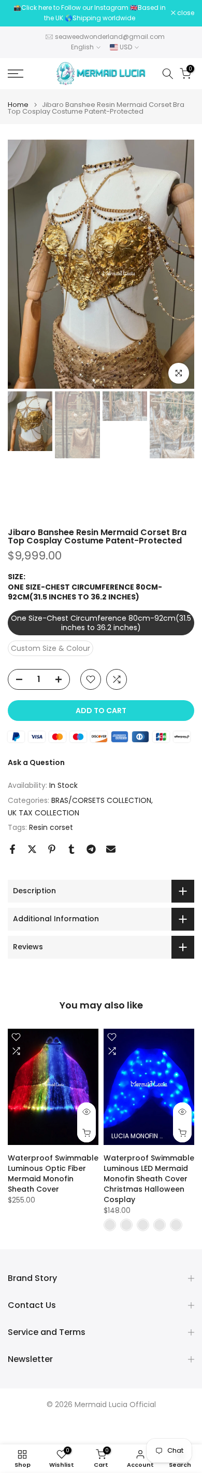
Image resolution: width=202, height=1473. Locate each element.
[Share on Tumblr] (71, 849)
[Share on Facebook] (12, 849)
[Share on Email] (111, 849)
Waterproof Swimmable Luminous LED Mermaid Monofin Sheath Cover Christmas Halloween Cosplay (149, 1179)
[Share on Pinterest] (51, 849)
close (185, 13)
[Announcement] (89, 13)
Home (18, 104)
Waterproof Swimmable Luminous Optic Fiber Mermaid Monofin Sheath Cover (53, 1173)
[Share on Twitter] (32, 849)
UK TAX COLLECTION (43, 813)
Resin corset (51, 827)
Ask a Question (36, 762)
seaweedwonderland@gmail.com (110, 36)
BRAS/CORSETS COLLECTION (101, 800)
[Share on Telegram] (91, 849)
